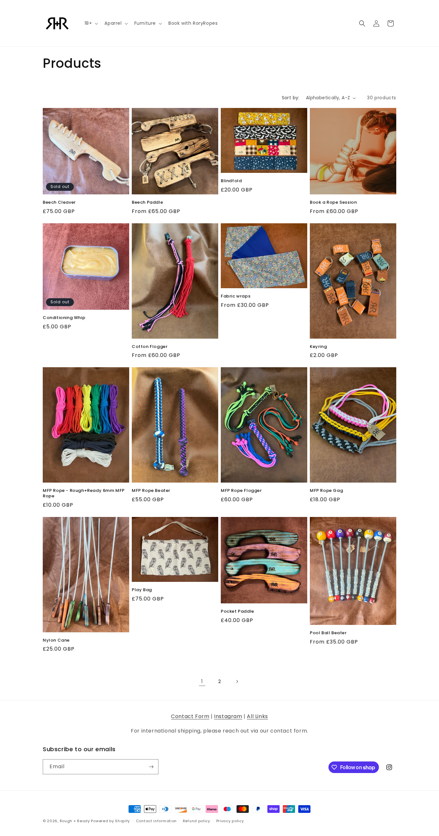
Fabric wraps (235, 296)
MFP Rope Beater (151, 491)
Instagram (228, 716)
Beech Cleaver (59, 202)
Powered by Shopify (110, 820)
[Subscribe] (151, 766)
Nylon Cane (56, 640)
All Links (257, 716)
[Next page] (237, 681)
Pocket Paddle (237, 611)
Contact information (156, 820)
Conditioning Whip (64, 318)
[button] (91, 23)
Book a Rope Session (333, 202)
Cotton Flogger (149, 347)
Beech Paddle (147, 202)
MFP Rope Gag (326, 491)
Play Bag (142, 590)
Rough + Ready (75, 820)
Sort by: (291, 97)
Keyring (318, 347)
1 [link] (202, 681)
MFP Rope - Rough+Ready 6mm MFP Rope (84, 493)
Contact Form (190, 716)
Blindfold (231, 181)
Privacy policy (230, 820)
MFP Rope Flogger (241, 491)
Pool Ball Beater (328, 633)
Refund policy (196, 820)
